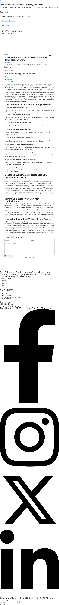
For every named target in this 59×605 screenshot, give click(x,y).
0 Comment (10, 81)
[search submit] (18, 602)
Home (9, 62)
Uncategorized (11, 79)
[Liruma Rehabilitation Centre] (2, 2)
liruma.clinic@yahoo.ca (8, 21)
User (8, 78)
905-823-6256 (5, 25)
